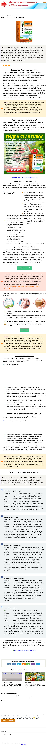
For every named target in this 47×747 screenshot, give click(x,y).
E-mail (17, 695)
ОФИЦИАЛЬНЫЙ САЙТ (24, 268)
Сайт (31, 695)
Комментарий (4, 700)
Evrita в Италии (29, 682)
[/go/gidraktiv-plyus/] (24, 154)
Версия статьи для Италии (24, 42)
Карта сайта (23, 744)
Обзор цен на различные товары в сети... (23, 3)
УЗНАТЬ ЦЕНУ (24, 330)
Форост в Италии (7, 682)
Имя (2, 695)
